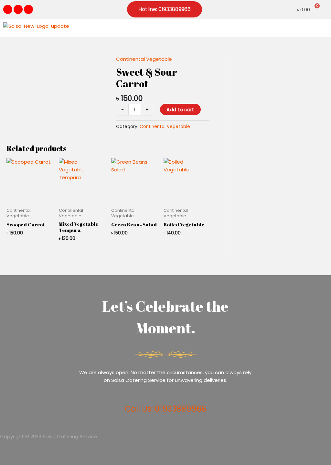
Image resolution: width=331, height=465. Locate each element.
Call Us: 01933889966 (165, 409)
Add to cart (180, 109)
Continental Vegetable (144, 59)
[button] (322, 28)
